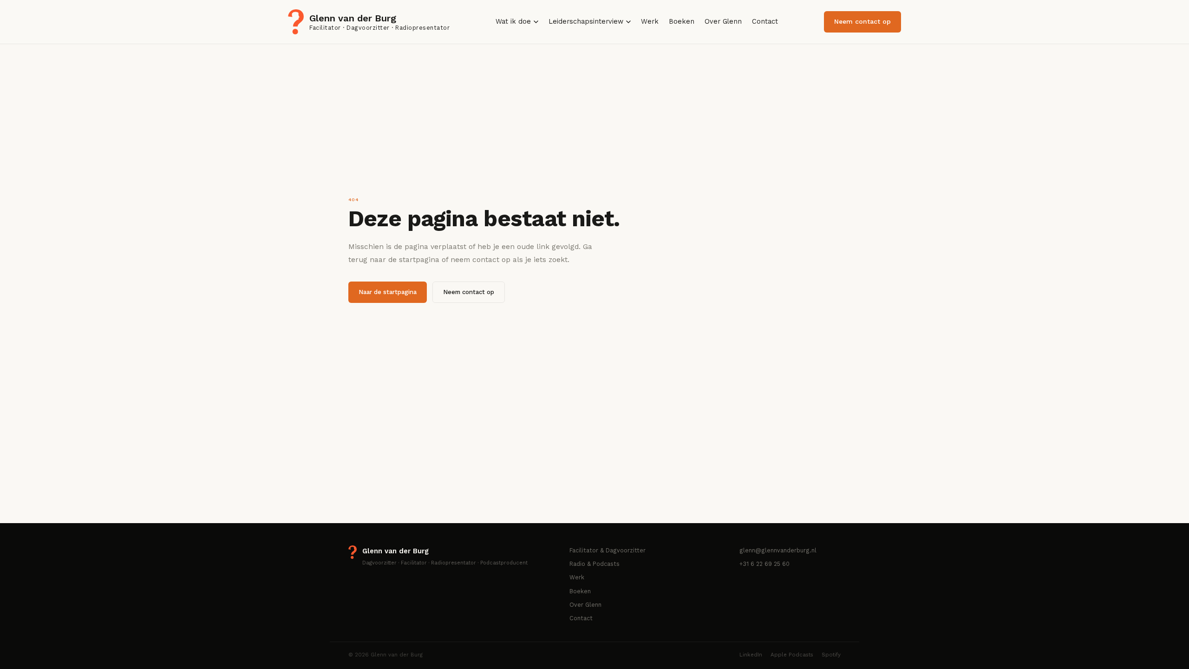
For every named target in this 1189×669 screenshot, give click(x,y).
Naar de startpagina (388, 292)
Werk (650, 22)
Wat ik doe (513, 22)
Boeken (681, 22)
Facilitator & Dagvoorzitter (607, 550)
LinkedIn (750, 654)
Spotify (831, 654)
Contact (765, 22)
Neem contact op (862, 21)
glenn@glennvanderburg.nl (778, 550)
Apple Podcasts (792, 654)
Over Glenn (723, 22)
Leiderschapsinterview (586, 22)
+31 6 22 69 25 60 (764, 563)
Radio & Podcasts (594, 563)
